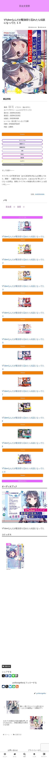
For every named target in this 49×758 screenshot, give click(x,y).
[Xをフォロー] (6, 686)
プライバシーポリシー (36, 750)
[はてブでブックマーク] (10, 675)
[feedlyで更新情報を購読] (13, 686)
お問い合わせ (13, 750)
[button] (16, 675)
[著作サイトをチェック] (3, 686)
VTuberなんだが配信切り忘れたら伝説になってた (23, 236)
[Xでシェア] (3, 675)
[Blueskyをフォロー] (10, 686)
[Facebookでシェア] (6, 675)
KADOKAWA (39, 194)
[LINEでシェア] (13, 675)
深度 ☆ (21, 207)
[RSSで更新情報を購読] (17, 686)
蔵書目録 (7, 666)
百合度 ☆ (10, 207)
